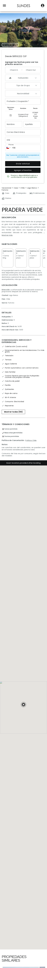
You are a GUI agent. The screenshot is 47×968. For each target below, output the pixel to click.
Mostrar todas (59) (13, 412)
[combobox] (22, 85)
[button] (8, 148)
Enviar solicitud (23, 164)
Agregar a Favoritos (23, 170)
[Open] (36, 94)
